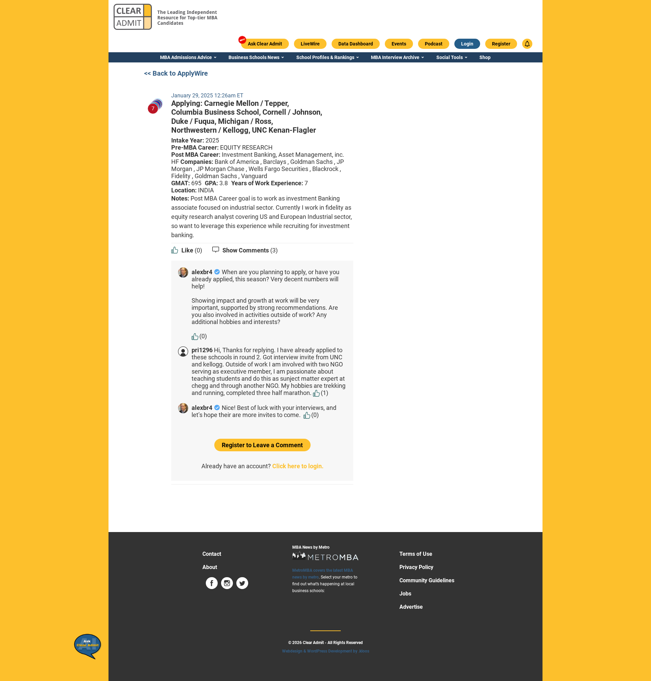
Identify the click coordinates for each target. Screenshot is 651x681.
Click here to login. (297, 466)
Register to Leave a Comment (262, 445)
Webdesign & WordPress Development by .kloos (325, 651)
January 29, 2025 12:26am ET (207, 95)
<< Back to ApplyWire (176, 73)
